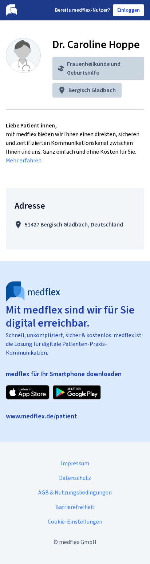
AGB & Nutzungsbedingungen (75, 492)
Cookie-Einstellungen (75, 521)
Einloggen (128, 10)
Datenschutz (75, 478)
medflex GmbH (77, 542)
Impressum (75, 463)
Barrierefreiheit (75, 507)
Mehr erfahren (24, 160)
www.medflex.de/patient (41, 416)
